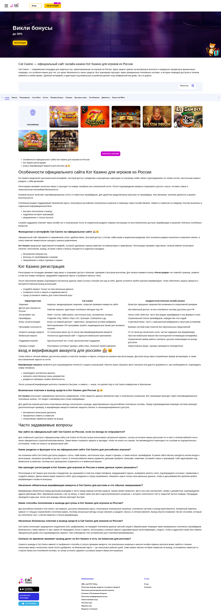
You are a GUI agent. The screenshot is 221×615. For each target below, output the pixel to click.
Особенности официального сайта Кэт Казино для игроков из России (56, 159)
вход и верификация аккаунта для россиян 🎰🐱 (46, 166)
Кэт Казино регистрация (34, 163)
